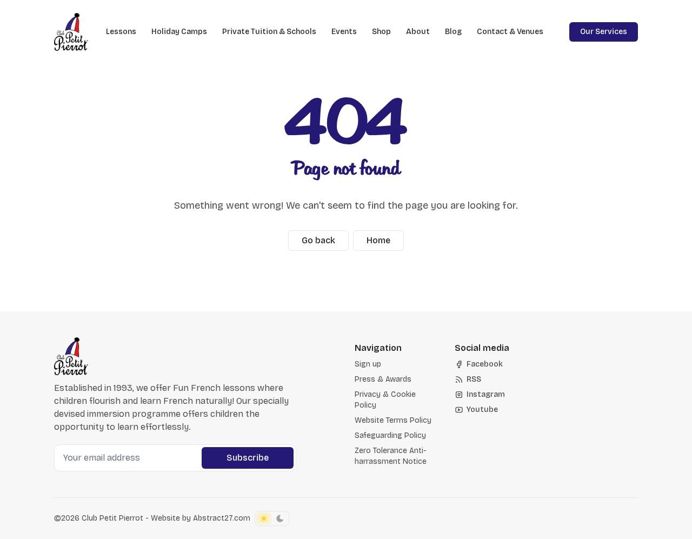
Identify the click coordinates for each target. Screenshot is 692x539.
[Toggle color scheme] (272, 518)
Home (378, 240)
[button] (368, 364)
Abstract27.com (221, 518)
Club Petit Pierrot (112, 518)
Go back (318, 240)
